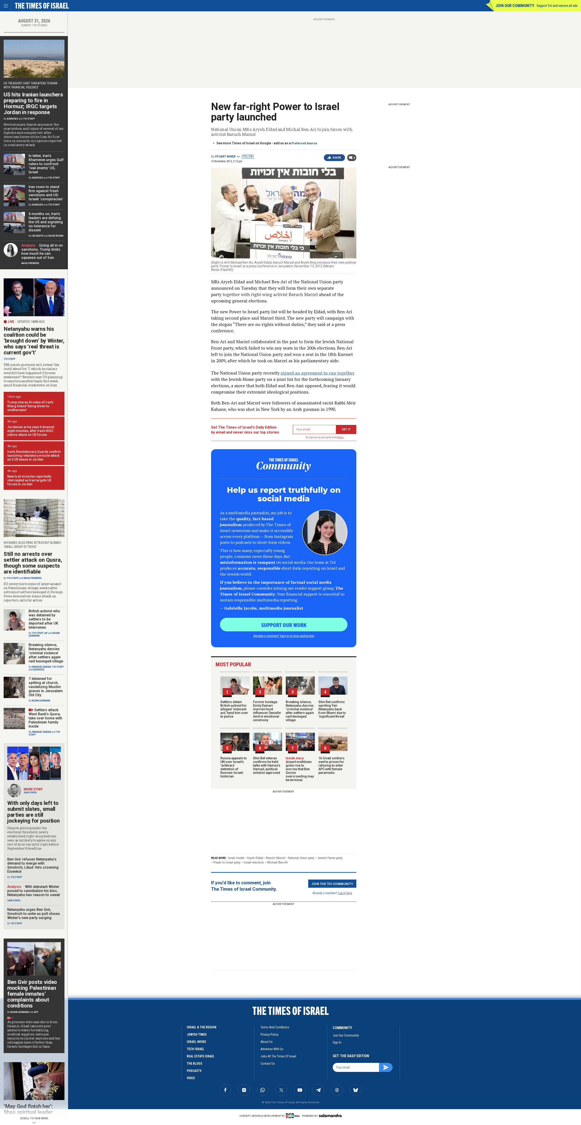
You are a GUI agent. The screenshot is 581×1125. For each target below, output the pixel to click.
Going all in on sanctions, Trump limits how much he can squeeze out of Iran (42, 251)
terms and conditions (275, 1027)
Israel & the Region (201, 1027)
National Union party (301, 858)
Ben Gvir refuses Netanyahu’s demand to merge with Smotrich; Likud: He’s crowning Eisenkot (33, 865)
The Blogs (194, 1063)
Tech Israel (195, 1049)
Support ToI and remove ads (557, 5)
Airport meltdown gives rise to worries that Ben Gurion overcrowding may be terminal (300, 769)
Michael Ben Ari (277, 862)
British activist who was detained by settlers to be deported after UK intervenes (44, 619)
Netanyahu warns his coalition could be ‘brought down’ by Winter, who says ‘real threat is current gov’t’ (34, 340)
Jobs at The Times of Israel (278, 1056)
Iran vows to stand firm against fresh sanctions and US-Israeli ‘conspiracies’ (46, 193)
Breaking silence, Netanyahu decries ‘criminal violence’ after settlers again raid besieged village (300, 711)
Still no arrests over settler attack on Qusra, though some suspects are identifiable (33, 563)
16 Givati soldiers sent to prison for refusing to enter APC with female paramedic (331, 765)
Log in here (345, 893)
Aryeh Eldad (255, 858)
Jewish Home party (330, 858)
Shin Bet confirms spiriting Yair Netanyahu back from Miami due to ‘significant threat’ (332, 709)
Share (336, 157)
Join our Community (514, 5)
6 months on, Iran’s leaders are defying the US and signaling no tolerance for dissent (46, 222)
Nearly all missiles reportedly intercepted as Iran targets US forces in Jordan (29, 480)
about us (267, 1042)
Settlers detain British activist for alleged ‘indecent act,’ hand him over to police (234, 709)
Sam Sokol (30, 792)
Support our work (283, 624)
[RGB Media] (293, 1115)
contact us (268, 1063)
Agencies (12, 119)
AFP (36, 1012)
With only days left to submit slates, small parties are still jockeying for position (33, 812)
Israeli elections (254, 862)
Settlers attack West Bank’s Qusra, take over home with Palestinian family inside (45, 718)
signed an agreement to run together (317, 373)
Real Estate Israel (200, 1056)
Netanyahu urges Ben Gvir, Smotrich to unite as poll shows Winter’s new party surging (33, 913)
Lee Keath (37, 236)
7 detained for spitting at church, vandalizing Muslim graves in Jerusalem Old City (46, 686)
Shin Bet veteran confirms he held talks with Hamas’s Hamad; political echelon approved (266, 765)
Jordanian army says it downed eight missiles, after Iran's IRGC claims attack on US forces (30, 430)
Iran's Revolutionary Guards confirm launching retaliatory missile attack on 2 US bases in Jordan (34, 455)
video (191, 1078)
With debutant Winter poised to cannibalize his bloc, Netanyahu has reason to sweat (33, 891)
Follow (248, 156)
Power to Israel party (227, 862)
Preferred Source (304, 143)
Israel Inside (236, 858)
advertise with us (272, 1049)
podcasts (194, 1071)
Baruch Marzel (275, 858)
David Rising (56, 236)
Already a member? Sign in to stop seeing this (283, 636)
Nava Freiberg (30, 263)
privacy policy (269, 1034)
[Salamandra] (330, 1115)
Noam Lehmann (41, 700)
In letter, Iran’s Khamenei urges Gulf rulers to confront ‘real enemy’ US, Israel (46, 164)
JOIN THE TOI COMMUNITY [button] (332, 884)
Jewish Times (197, 1034)
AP (46, 633)
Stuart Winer (225, 156)
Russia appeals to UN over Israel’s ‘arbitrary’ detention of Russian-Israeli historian (233, 767)
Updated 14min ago (31, 322)
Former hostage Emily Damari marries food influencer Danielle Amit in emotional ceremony (267, 711)
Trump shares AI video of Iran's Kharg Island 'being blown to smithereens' (30, 406)
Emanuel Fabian (41, 667)
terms (340, 437)
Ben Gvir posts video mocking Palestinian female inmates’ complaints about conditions (32, 994)
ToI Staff (29, 119)
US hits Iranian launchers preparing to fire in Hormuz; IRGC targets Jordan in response (33, 103)
